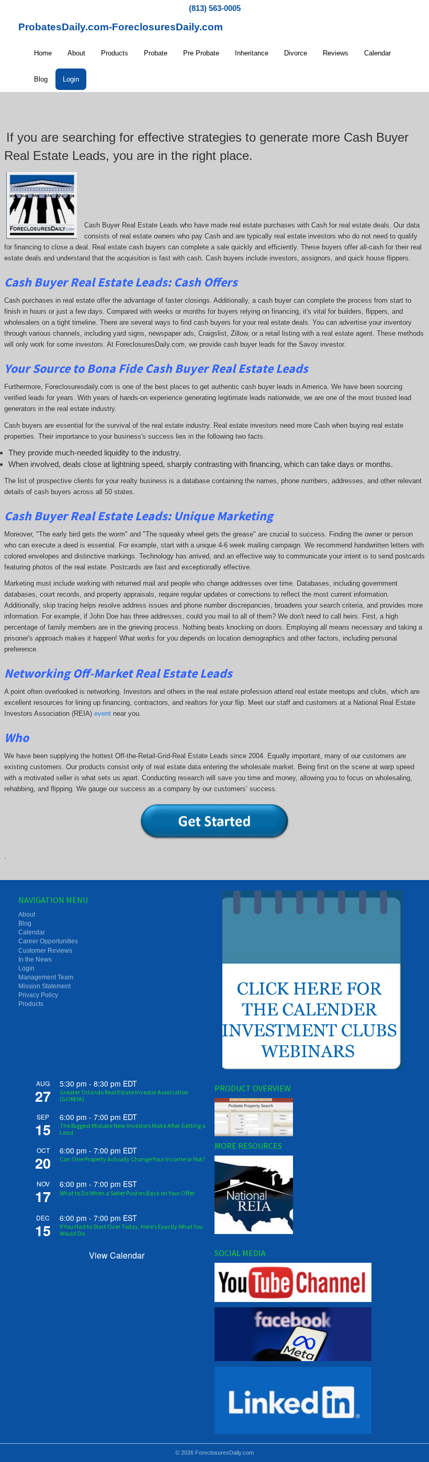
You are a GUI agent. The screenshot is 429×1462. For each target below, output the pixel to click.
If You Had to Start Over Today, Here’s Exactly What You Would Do (131, 1230)
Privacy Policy (38, 995)
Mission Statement (44, 986)
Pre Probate (201, 53)
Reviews (335, 53)
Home (43, 53)
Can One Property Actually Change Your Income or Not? (132, 1159)
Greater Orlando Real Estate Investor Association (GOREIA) (124, 1095)
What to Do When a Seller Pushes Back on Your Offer (127, 1193)
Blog (41, 79)
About (76, 53)
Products (114, 53)
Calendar (377, 53)
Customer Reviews (45, 950)
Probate (155, 53)
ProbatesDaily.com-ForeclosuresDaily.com (120, 26)
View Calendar (116, 1255)
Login (71, 79)
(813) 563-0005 (215, 8)
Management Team (45, 977)
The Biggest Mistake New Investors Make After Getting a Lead (133, 1129)
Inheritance (251, 53)
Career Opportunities (48, 941)
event (102, 713)
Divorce (295, 53)
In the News (35, 959)
